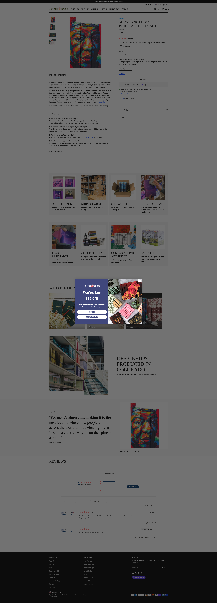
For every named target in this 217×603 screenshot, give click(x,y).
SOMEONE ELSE (92, 316)
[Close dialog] (139, 280)
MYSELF (92, 311)
